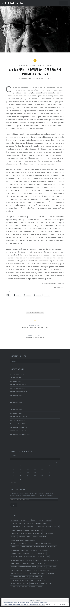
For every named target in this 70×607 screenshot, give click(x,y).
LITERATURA (42, 563)
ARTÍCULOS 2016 (16, 526)
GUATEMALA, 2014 (16, 395)
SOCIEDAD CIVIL (45, 583)
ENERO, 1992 (52, 547)
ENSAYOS (34, 550)
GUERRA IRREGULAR (17, 560)
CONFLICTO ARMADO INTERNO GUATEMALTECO (26, 533)
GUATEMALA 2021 (15, 381)
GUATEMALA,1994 (43, 557)
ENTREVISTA (44, 550)
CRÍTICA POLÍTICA (17, 540)
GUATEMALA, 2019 (16, 413)
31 (21, 479)
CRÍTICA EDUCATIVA (39, 537)
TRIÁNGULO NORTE (28, 587)
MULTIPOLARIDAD (16, 570)
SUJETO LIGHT (15, 587)
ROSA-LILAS (34, 583)
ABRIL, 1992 (14, 520)
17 (21, 472)
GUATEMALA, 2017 (16, 406)
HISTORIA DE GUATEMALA (49, 560)
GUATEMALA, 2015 (16, 399)
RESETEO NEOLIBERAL (38, 580)
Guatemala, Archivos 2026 (17, 423)
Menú (64, 3)
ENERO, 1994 (25, 550)
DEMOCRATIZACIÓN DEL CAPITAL (21, 543)
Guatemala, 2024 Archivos (17, 420)
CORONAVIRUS (48, 533)
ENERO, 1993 (15, 550)
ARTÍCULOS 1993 (28, 523)
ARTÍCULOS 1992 (16, 523)
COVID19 (13, 537)
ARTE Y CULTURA (45, 520)
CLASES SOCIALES (23, 530)
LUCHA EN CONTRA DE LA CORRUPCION (23, 567)
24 (21, 476)
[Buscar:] (35, 361)
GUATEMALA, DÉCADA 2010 (18, 431)
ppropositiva (33, 78)
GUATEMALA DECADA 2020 (44, 65)
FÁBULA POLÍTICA (28, 553)
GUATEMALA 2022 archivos (26, 65)
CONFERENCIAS (36, 530)
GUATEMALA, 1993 (29, 557)
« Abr (11, 482)
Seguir (13, 505)
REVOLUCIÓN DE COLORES (19, 583)
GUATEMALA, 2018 (16, 409)
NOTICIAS (28, 570)
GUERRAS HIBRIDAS (32, 560)
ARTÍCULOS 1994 (41, 523)
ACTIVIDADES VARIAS (17, 374)
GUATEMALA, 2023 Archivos (18, 416)
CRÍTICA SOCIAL (30, 540)
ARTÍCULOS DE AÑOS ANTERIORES (47, 526)
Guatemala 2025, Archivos (17, 388)
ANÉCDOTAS (33, 520)
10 (21, 469)
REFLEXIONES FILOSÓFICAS (20, 580)
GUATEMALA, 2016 (16, 402)
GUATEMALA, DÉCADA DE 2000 (20, 434)
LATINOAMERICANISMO (28, 563)
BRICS (13, 530)
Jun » (15, 482)
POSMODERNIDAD (36, 577)
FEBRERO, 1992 (15, 553)
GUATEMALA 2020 (15, 377)
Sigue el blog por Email (18, 489)
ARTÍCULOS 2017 (28, 526)
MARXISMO (42, 567)
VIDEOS (39, 587)
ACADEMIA (23, 520)
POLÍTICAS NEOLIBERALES (19, 577)
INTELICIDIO (15, 563)
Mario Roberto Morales (12, 3)
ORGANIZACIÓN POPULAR (19, 573)
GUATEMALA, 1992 (16, 557)
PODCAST (50, 573)
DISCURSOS (14, 547)
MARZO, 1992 (52, 567)
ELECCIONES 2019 (40, 547)
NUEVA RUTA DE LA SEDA (41, 570)
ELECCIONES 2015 (26, 547)
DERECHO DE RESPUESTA (42, 543)
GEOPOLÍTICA (41, 553)
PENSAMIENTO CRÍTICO (35, 312)
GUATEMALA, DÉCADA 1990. (19, 427)
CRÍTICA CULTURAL (24, 537)
